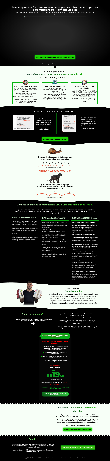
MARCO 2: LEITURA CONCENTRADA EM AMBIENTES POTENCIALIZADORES (54, 218)
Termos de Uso (81, 458)
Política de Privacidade (70, 458)
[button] (25, 217)
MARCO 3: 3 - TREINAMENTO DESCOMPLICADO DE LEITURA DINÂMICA (84, 218)
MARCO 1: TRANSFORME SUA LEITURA (25, 217)
